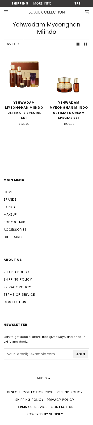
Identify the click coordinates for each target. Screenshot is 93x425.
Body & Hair (14, 222)
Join (80, 354)
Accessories (15, 229)
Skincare (12, 207)
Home (8, 192)
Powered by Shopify (45, 414)
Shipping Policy (18, 279)
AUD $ (42, 378)
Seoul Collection (27, 392)
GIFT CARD (13, 237)
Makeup (10, 214)
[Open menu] (10, 12)
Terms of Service (19, 294)
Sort (11, 44)
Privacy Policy (17, 287)
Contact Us (15, 302)
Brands (10, 199)
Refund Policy (16, 272)
